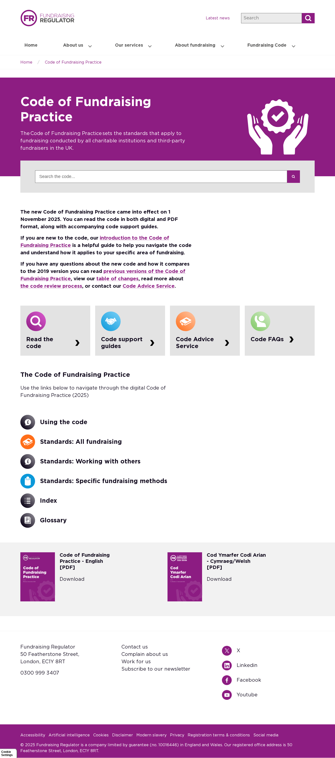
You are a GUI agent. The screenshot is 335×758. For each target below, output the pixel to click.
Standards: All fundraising (81, 442)
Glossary (53, 520)
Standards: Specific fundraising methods (103, 481)
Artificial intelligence (69, 735)
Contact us (134, 647)
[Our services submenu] (150, 45)
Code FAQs (280, 331)
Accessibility (32, 735)
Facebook (229, 680)
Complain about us (144, 654)
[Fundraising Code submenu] (293, 45)
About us (73, 45)
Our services (129, 45)
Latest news (218, 18)
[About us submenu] (90, 45)
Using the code (63, 422)
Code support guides (130, 331)
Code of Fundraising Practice (73, 62)
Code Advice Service (205, 331)
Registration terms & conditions (219, 735)
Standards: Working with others (90, 462)
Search (293, 176)
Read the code (55, 331)
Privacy (177, 735)
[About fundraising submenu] (222, 45)
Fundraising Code (266, 45)
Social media (265, 735)
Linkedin (229, 665)
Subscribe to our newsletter (155, 669)
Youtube (229, 695)
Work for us (136, 661)
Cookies (101, 735)
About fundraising (195, 45)
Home (47, 18)
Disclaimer (122, 735)
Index (48, 501)
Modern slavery (151, 735)
